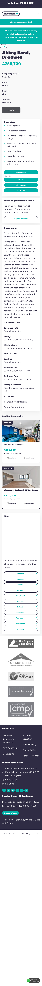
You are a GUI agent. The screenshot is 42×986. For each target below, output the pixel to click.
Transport (20, 590)
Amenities (20, 585)
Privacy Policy (29, 744)
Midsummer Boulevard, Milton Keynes (21, 490)
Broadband (20, 596)
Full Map (20, 574)
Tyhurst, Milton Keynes (14, 444)
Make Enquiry (21, 172)
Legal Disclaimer (31, 756)
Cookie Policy (29, 750)
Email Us (9, 784)
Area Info (20, 601)
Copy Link (22, 190)
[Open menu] (38, 13)
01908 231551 (11, 780)
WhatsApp (22, 185)
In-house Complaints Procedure (8, 739)
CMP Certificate (10, 748)
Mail (21, 180)
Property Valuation (27, 737)
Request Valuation (20, 219)
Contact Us (8, 754)
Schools (20, 579)
